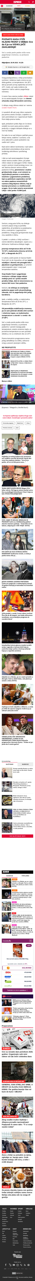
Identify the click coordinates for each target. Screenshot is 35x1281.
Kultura (4, 1241)
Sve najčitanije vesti (17, 836)
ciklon (26, 96)
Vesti (4, 1209)
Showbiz (13, 1209)
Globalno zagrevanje (15, 1234)
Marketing (25, 1235)
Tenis (19, 1215)
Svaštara (28, 1213)
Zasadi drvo (5, 1221)
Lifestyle (6, 1229)
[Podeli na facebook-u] (5, 73)
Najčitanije (9, 764)
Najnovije (25, 764)
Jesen (17, 427)
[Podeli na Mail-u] (30, 73)
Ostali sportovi (21, 1217)
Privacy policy (26, 1245)
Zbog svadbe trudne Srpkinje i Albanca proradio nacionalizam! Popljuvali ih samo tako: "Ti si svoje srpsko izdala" (17, 1123)
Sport (20, 1209)
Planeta (15, 1231)
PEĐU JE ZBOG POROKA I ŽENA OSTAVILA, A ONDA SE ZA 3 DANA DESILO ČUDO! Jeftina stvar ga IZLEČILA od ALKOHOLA (23, 813)
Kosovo (4, 1223)
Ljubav (4, 1235)
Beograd (4, 1219)
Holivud (12, 1215)
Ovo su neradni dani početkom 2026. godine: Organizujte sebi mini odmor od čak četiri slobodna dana (17, 1054)
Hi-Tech (4, 1239)
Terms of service (27, 1247)
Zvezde (12, 1213)
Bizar (27, 1211)
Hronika (4, 1215)
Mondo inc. (27, 1229)
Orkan (28, 423)
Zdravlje (4, 1237)
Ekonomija (4, 1217)
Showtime (20, 1221)
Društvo (4, 1213)
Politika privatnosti (27, 1243)
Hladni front (20, 423)
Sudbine (4, 1225)
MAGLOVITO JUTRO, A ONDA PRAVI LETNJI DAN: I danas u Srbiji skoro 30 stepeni (21, 362)
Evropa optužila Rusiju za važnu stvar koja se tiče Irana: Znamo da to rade (23, 770)
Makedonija (15, 1243)
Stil (3, 1233)
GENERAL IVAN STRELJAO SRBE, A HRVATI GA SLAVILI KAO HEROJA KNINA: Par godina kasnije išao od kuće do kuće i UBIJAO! (17, 1088)
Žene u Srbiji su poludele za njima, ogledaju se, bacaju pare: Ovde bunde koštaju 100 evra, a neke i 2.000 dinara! (16, 1158)
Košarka (20, 1213)
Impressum (26, 1231)
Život (3, 1231)
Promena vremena (7, 427)
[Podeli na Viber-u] (17, 73)
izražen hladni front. (9, 108)
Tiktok (27, 1215)
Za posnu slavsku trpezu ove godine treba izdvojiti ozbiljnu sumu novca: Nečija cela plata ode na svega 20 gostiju (17, 1193)
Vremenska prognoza (8, 423)
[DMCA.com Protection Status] (17, 1273)
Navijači (20, 1219)
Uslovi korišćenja (27, 1241)
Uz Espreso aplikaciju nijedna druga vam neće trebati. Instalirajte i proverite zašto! (17, 417)
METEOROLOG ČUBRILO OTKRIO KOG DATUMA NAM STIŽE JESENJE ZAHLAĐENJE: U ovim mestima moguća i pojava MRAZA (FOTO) (21, 354)
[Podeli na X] (11, 73)
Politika (4, 1211)
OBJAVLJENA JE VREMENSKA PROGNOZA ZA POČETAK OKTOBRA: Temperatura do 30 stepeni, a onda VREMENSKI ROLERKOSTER (21, 373)
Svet (15, 1229)
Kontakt (25, 1233)
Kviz (11, 1217)
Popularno (25, 876)
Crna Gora (15, 1241)
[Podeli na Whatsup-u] (24, 73)
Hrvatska (15, 1236)
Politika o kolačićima (25, 1238)
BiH (14, 1238)
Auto (14, 1245)
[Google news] (28, 1265)
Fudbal (19, 1211)
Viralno (29, 1209)
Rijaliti (11, 1211)
